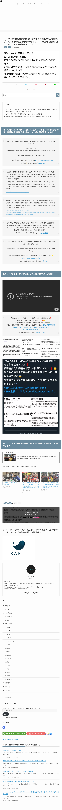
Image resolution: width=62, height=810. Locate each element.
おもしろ (8, 631)
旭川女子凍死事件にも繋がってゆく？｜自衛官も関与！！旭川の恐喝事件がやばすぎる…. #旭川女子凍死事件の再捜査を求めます (31, 486)
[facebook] (25, 593)
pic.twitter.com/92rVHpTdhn (31, 258)
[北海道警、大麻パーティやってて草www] (11, 477)
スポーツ (8, 634)
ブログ (8, 613)
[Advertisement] (31, 17)
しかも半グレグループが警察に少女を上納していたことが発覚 (24, 114)
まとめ (8, 624)
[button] (7, 84)
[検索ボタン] (1, 1)
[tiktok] (31, 593)
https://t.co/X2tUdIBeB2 (41, 327)
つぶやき (8, 616)
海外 (8, 658)
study (7, 606)
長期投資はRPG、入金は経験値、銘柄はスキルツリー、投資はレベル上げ (24, 761)
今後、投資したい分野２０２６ (12, 750)
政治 (9, 47)
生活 (7, 669)
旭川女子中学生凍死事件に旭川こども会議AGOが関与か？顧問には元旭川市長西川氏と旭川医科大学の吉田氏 (37, 457)
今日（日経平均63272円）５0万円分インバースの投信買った (22, 745)
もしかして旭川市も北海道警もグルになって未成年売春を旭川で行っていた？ (28, 117)
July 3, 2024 (41, 163)
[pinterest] (34, 593)
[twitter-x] (28, 593)
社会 (7, 672)
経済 (7, 676)
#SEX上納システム (28, 327)
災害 (7, 662)
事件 (5, 47)
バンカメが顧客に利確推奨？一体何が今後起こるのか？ (19, 782)
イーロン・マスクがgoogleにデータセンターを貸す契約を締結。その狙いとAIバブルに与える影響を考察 (31, 793)
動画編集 (8, 683)
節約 (7, 620)
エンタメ (8, 627)
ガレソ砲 (8, 694)
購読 (5, 714)
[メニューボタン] (61, 1)
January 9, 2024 (40, 333)
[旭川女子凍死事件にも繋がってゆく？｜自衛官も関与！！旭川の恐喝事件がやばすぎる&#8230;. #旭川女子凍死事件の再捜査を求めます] (31, 477)
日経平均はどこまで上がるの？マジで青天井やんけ (18, 771)
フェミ (8, 638)
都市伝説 (8, 679)
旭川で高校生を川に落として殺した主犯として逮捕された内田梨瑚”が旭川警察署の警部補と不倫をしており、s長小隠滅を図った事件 (31, 110)
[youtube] (36, 593)
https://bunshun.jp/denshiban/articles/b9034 (17, 192)
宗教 (7, 648)
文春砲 (8, 697)
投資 (7, 651)
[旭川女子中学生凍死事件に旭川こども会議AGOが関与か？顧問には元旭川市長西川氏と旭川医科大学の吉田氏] (50, 477)
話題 (7, 690)
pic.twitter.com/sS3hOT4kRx (44, 160)
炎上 (7, 665)
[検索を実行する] (57, 95)
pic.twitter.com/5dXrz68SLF (31, 330)
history (8, 609)
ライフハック (9, 641)
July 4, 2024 (45, 261)
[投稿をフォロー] (4, 728)
